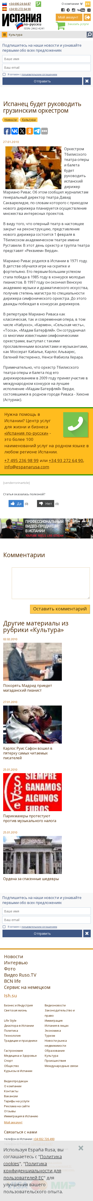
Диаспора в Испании (19, 1025)
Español (88, 3)
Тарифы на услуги (16, 1101)
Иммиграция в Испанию (21, 1116)
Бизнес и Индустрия (18, 1005)
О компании (70, 4)
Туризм (50, 1035)
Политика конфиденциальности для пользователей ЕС (32, 1170)
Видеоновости (55, 1005)
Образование (55, 1051)
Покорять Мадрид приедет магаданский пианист (27, 688)
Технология (12, 1035)
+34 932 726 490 (43, 1139)
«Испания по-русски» (26, 433)
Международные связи (61, 1066)
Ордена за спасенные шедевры (31, 878)
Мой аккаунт (13, 1122)
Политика (11, 1030)
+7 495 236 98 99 (21, 460)
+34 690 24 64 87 (20, 4)
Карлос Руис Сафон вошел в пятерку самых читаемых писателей (27, 753)
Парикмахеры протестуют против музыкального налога (29, 818)
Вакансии (11, 1096)
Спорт (8, 1061)
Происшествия (55, 1061)
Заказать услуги (78, 24)
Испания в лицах (57, 1025)
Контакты (11, 1091)
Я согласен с (32, 74)
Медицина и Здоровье (20, 1056)
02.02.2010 (10, 639)
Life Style (10, 1020)
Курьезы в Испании (18, 1071)
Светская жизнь (15, 1010)
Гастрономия (13, 1051)
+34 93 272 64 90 (20, 9)
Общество (11, 1066)
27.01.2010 (10, 702)
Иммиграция (54, 1020)
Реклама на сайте (17, 1106)
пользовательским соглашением (39, 74)
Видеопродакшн (16, 1081)
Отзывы (10, 1111)
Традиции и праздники (20, 1040)
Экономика (53, 1030)
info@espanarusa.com (26, 467)
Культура (15, 35)
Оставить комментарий (60, 609)
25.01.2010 (10, 769)
